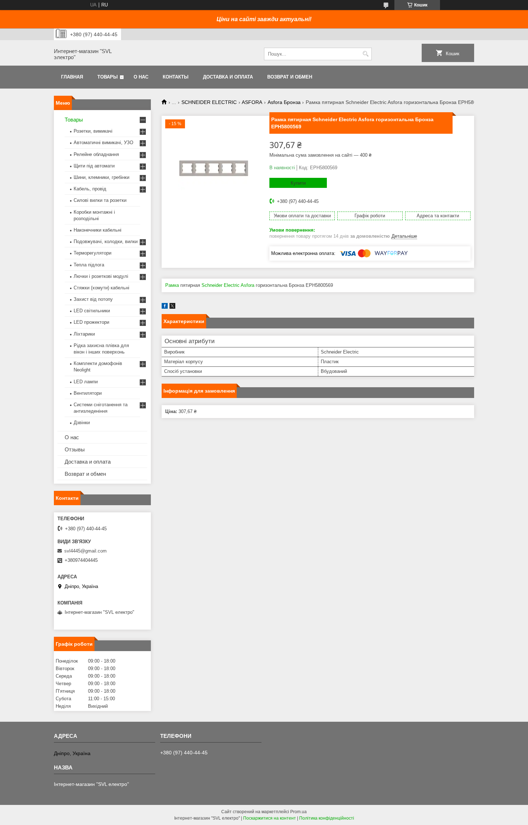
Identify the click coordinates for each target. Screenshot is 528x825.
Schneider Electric (221, 285)
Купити (298, 183)
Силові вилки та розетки (100, 200)
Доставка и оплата (228, 77)
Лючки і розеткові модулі (101, 276)
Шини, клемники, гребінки (101, 177)
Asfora (247, 285)
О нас (141, 77)
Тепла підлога (89, 264)
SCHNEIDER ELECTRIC (209, 102)
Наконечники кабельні (97, 230)
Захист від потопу (93, 299)
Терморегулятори (92, 253)
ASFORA (252, 102)
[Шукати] (365, 54)
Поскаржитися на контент (269, 818)
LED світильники (92, 310)
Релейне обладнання (96, 154)
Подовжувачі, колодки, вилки (106, 241)
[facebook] (165, 307)
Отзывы (75, 449)
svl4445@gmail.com (85, 551)
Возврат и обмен (289, 77)
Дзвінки (82, 422)
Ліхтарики (84, 334)
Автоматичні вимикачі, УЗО (103, 142)
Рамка (172, 285)
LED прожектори (91, 322)
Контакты (176, 77)
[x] (172, 307)
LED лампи (86, 381)
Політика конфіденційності (326, 818)
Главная (72, 77)
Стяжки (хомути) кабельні (101, 287)
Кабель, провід (90, 188)
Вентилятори (88, 393)
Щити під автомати (94, 166)
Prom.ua (298, 811)
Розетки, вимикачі (93, 131)
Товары (107, 77)
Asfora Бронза (284, 102)
